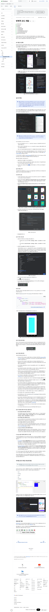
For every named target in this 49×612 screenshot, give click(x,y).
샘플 (11, 6)
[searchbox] (6, 9)
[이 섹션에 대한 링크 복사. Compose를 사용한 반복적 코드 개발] (32, 434)
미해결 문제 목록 (24, 106)
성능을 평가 (20, 376)
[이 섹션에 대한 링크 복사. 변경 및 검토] (21, 288)
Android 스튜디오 (41, 1)
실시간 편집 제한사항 (22, 426)
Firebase (15, 600)
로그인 (47, 1)
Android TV (27, 589)
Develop (3, 3)
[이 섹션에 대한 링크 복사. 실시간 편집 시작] (23, 168)
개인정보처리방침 (22, 587)
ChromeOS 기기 (28, 585)
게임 (20, 580)
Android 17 (33, 580)
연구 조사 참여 (45, 586)
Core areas (8, 3)
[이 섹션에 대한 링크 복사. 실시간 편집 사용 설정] (25, 237)
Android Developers (19, 17)
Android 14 (33, 585)
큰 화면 (27, 581)
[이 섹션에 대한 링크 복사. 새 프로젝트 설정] (23, 174)
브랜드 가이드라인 (26, 607)
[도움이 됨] (43, 17)
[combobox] (23, 1)
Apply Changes (28, 155)
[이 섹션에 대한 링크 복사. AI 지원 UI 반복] (24, 42)
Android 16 (33, 582)
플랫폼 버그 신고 (45, 580)
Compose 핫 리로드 (21, 445)
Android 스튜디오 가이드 (39, 582)
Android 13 (33, 586)
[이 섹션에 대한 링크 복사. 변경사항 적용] (23, 521)
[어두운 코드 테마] (44, 296)
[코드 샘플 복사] (45, 296)
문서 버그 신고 (45, 582)
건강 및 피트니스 (22, 583)
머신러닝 (21, 582)
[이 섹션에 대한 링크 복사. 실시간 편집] (22, 98)
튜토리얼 (6, 6)
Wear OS (27, 583)
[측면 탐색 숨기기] (11, 610)
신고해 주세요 (29, 105)
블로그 (15, 590)
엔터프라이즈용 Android (16, 583)
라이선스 (21, 607)
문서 (15, 6)
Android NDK (39, 589)
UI (12, 3)
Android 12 (33, 588)
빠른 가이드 (20, 6)
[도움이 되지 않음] (45, 17)
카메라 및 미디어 (22, 585)
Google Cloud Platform (17, 602)
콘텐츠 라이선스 (28, 556)
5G (20, 589)
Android (15, 581)
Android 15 (33, 583)
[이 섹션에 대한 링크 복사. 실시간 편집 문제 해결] (25, 340)
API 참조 (38, 585)
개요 (1, 6)
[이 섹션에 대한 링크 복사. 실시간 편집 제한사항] (25, 353)
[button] (5, 13)
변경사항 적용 (18, 523)
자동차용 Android (27, 587)
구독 (38, 609)
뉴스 (14, 588)
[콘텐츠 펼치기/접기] (21, 24)
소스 (14, 587)
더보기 (11, 1)
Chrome (15, 599)
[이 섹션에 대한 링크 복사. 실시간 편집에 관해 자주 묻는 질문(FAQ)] (33, 409)
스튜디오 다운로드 (39, 587)
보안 (14, 585)
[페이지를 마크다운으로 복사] (33, 21)
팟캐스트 (15, 591)
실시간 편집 (20, 440)
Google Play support (45, 584)
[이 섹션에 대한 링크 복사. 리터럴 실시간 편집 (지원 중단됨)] (33, 460)
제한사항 (31, 524)
